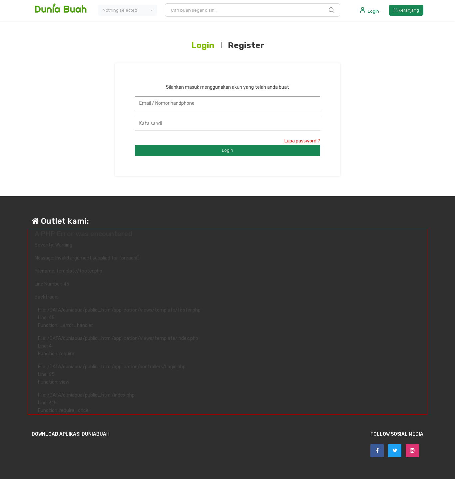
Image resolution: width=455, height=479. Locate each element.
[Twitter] (394, 450)
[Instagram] (412, 450)
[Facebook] (377, 450)
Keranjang (408, 10)
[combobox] (127, 10)
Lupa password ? (302, 141)
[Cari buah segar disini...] (331, 10)
